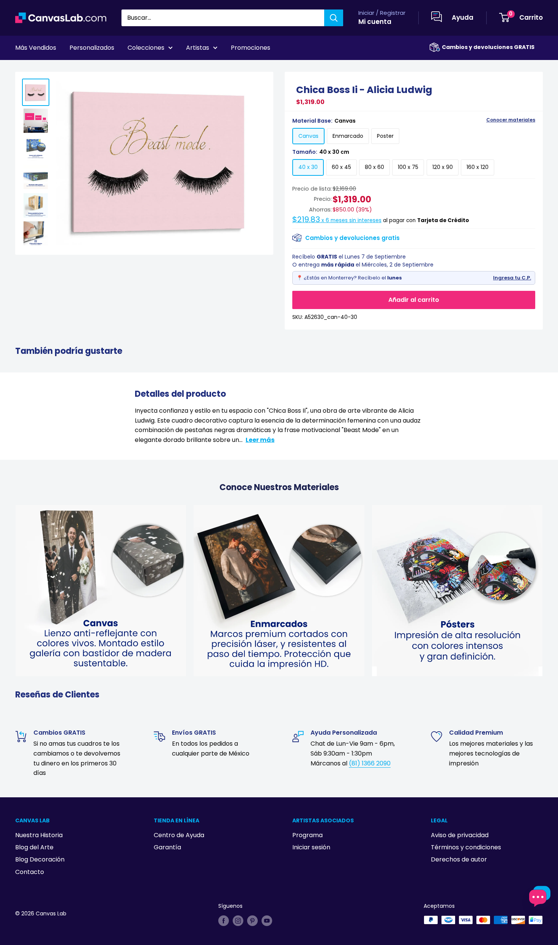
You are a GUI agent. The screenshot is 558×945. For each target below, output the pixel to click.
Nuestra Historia (39, 835)
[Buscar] (333, 17)
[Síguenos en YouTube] (267, 920)
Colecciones (146, 47)
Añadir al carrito (413, 299)
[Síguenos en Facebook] (223, 920)
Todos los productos (63, 69)
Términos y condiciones (466, 847)
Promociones (250, 47)
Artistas (197, 47)
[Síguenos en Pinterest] (252, 920)
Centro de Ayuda (179, 835)
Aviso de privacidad (460, 835)
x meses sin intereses (336, 220)
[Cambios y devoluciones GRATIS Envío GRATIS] (434, 47)
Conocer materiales (510, 120)
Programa (307, 835)
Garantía (167, 847)
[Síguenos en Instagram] (238, 920)
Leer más (260, 439)
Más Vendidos (35, 47)
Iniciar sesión (311, 847)
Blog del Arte (34, 847)
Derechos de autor (459, 859)
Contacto (29, 872)
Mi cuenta (374, 21)
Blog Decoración (40, 859)
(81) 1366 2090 (370, 763)
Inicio (22, 69)
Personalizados (91, 47)
